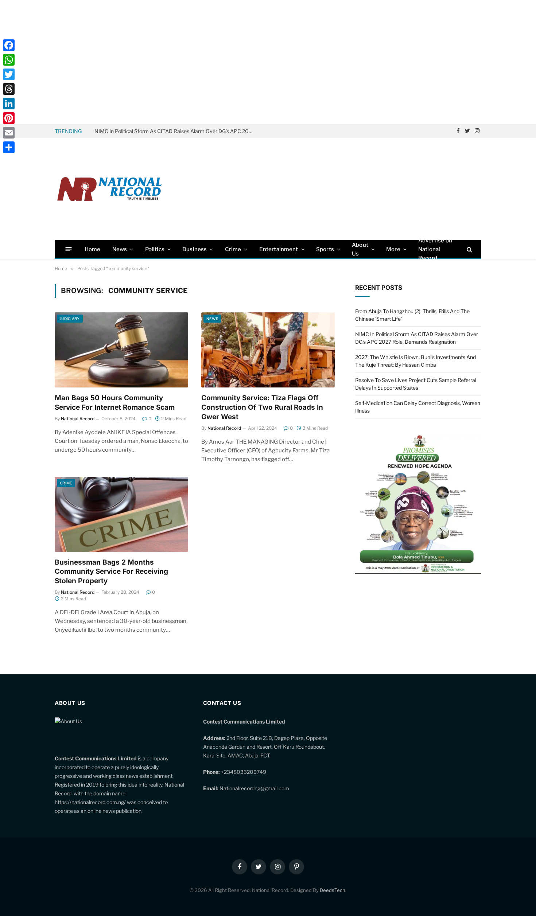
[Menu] (69, 249)
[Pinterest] (8, 118)
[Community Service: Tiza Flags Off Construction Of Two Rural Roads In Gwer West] (268, 349)
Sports (325, 249)
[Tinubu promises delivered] (418, 572)
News (119, 249)
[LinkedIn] (8, 103)
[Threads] (8, 89)
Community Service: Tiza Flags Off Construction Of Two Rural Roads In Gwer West (262, 407)
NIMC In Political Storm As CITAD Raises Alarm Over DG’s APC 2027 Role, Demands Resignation (176, 131)
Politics (154, 249)
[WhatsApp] (8, 59)
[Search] (468, 249)
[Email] (8, 132)
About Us (360, 249)
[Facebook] (8, 45)
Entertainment (278, 249)
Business (194, 249)
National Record (77, 418)
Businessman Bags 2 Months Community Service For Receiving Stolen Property (111, 571)
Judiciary (70, 318)
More (393, 249)
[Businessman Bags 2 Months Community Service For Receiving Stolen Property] (121, 514)
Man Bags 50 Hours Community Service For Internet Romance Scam (115, 403)
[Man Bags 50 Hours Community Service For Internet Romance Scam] (121, 349)
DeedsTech (332, 890)
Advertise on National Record (435, 249)
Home (93, 249)
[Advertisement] (268, 62)
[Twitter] (8, 74)
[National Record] (109, 189)
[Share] (8, 147)
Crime (233, 249)
